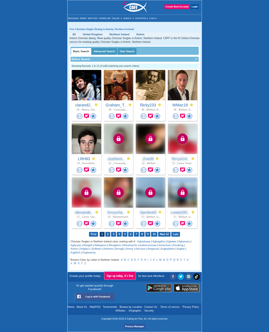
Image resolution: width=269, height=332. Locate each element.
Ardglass (85, 248)
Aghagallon (158, 241)
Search (127, 18)
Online (116, 18)
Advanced (104, 51)
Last (175, 234)
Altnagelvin (115, 245)
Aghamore (184, 241)
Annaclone (165, 245)
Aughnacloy (89, 252)
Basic (81, 51)
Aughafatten (168, 248)
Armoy (129, 248)
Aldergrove (100, 245)
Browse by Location (131, 306)
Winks (83, 18)
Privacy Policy (191, 306)
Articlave (140, 248)
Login (195, 6)
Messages (73, 18)
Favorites (140, 18)
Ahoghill (87, 245)
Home (71, 306)
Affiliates (120, 310)
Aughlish (75, 252)
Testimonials (110, 306)
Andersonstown (148, 245)
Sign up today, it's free (120, 276)
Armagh (119, 248)
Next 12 (164, 234)
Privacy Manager (134, 326)
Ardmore (108, 248)
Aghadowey (143, 241)
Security (149, 310)
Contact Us (150, 306)
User (127, 51)
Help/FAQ (94, 306)
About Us (81, 306)
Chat (152, 18)
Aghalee (171, 241)
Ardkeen (96, 248)
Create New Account (177, 6)
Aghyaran (75, 245)
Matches (93, 18)
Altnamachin (130, 245)
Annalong (178, 245)
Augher (181, 248)
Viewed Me (104, 18)
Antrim (74, 248)
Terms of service (169, 306)
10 (154, 234)
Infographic (135, 310)
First (93, 234)
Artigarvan (153, 248)
